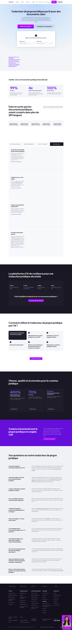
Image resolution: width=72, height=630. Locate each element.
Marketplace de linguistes (13, 595)
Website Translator (12, 597)
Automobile (44, 610)
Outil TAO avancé (11, 602)
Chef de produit (22, 600)
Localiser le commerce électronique (35, 608)
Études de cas (56, 597)
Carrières (44, 597)
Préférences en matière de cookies (13, 618)
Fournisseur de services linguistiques (24, 607)
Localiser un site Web (34, 603)
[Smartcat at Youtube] (59, 620)
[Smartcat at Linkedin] (55, 620)
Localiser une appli (34, 605)
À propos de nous (45, 593)
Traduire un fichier (34, 593)
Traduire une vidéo (34, 599)
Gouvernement (22, 602)
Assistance (55, 601)
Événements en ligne (57, 595)
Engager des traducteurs (35, 595)
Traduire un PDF (33, 601)
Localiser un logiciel (34, 597)
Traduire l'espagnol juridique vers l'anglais (13, 124)
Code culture (44, 595)
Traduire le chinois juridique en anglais (46, 124)
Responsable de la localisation (23, 598)
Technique (44, 612)
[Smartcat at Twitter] (57, 620)
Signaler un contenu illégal (24, 622)
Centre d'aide (56, 599)
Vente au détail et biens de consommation (46, 606)
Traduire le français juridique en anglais (24, 124)
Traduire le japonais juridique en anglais (57, 124)
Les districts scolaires (23, 604)
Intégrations (10, 604)
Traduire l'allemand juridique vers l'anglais (35, 124)
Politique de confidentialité (13, 620)
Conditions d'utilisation (24, 620)
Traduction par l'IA (12, 593)
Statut (10, 622)
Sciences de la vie (45, 603)
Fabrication (44, 608)
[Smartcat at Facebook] (54, 620)
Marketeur (21, 595)
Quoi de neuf (56, 603)
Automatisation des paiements (12, 600)
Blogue (55, 593)
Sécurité (21, 617)
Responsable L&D (23, 593)
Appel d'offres (44, 599)
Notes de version (56, 605)
